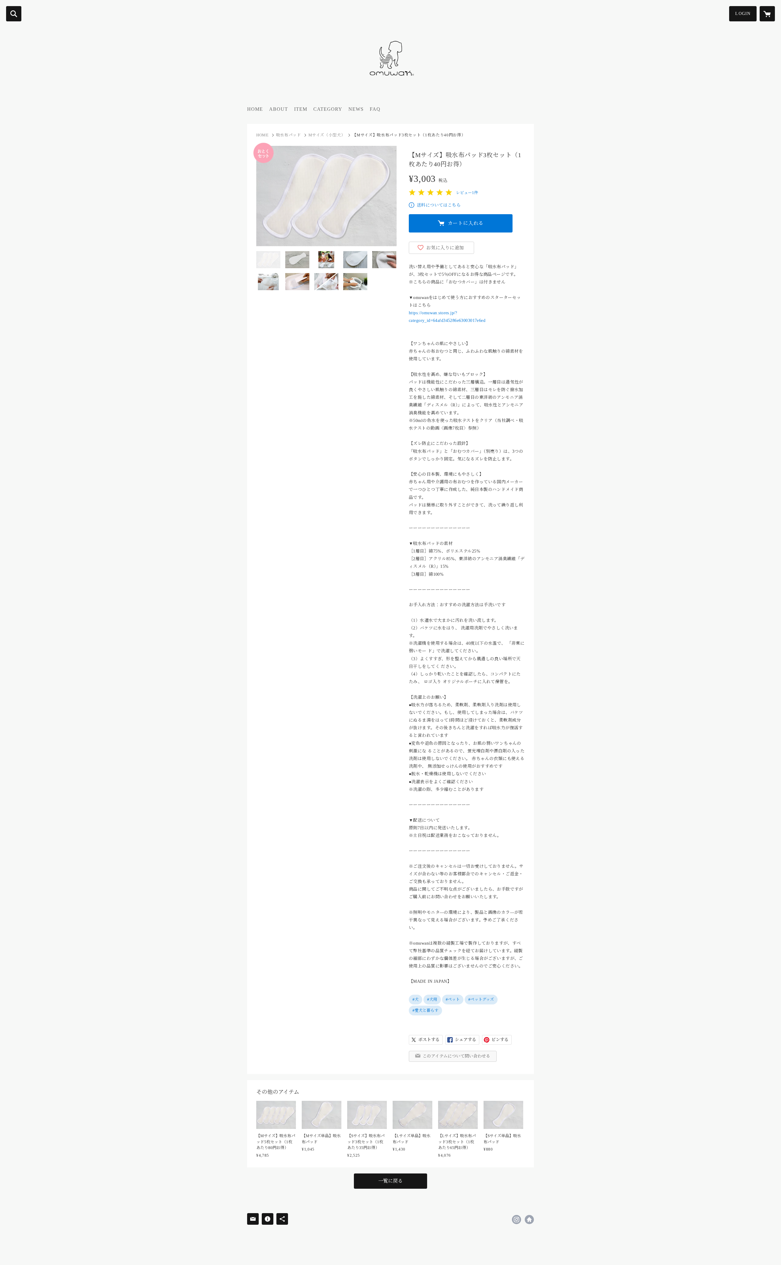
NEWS (356, 109)
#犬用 (432, 999)
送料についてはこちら (439, 205)
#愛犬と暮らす (425, 1010)
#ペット (453, 999)
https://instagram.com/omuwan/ (516, 1219)
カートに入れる (466, 223)
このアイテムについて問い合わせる (456, 1056)
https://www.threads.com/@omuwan (529, 1219)
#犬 (415, 999)
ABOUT (278, 109)
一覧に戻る (390, 1181)
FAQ (375, 109)
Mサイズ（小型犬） (326, 135)
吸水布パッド (288, 135)
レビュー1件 (467, 192)
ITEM (300, 109)
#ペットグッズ (481, 999)
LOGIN (742, 13)
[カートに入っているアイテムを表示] (767, 13)
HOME (255, 109)
